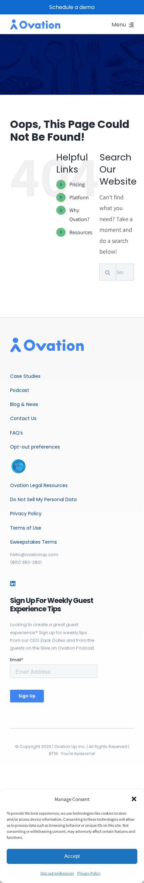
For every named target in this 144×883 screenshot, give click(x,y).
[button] (134, 799)
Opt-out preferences (57, 873)
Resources (80, 232)
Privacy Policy (88, 873)
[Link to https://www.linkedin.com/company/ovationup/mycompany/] (12, 583)
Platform (79, 197)
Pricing (77, 184)
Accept (72, 856)
